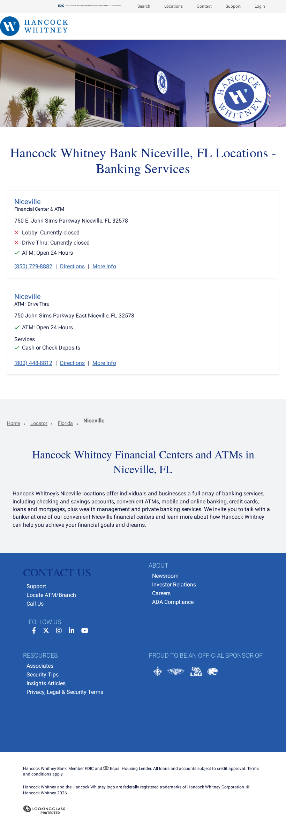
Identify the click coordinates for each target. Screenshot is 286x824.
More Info (104, 266)
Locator (38, 423)
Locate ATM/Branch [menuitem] (51, 595)
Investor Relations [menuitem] (174, 584)
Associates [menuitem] (40, 665)
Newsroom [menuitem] (165, 575)
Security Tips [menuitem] (43, 674)
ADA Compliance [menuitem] (173, 602)
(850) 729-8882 (33, 266)
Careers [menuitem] (161, 593)
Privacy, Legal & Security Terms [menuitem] (65, 692)
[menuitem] (140, 6)
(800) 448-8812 (33, 363)
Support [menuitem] (36, 586)
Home (13, 423)
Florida (65, 423)
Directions (72, 266)
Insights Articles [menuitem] (46, 683)
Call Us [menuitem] (35, 603)
